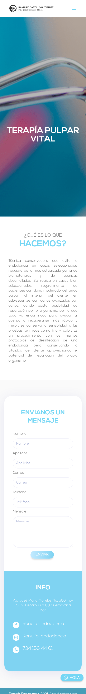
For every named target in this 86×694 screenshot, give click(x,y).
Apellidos (20, 453)
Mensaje (19, 511)
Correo (18, 473)
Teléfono (20, 492)
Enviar (42, 554)
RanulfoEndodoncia (43, 623)
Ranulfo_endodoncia (44, 636)
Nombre (20, 434)
